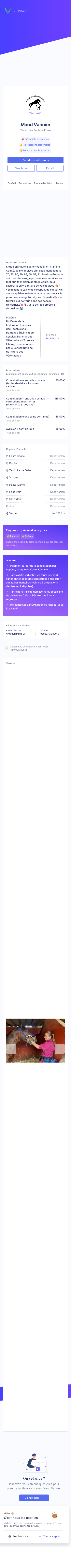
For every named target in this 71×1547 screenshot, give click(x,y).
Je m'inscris (32, 1497)
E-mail (50, 168)
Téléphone (21, 168)
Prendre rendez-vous (35, 160)
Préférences (20, 1536)
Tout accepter (51, 1536)
